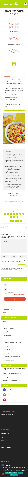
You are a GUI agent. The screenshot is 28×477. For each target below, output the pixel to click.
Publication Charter (6, 447)
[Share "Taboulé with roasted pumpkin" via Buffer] (22, 214)
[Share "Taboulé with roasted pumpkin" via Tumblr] (14, 214)
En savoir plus (14, 474)
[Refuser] (26, 471)
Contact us (4, 440)
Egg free (7, 332)
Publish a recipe (5, 433)
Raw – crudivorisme (8, 360)
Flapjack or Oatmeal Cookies (10, 380)
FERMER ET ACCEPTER (11, 472)
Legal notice (4, 451)
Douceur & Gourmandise (15, 194)
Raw (6, 346)
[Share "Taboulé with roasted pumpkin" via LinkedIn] (19, 214)
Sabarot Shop (4, 418)
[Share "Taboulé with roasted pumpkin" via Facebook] (5, 214)
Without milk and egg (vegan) (12, 356)
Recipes (5, 325)
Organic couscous (16, 79)
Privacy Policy (4, 261)
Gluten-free (8, 335)
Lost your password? (19, 294)
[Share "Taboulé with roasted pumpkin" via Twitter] (8, 214)
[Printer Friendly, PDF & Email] (14, 66)
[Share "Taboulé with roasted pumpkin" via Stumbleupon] (11, 217)
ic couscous (12, 169)
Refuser (21, 472)
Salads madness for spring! (10, 373)
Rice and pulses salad (8, 377)
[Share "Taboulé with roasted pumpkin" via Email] (14, 217)
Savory (6, 349)
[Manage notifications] (3, 474)
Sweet (6, 353)
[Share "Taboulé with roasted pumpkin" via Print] (16, 217)
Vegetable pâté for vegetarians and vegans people (14, 369)
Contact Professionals (7, 444)
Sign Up (20, 303)
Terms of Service (14, 261)
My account (4, 437)
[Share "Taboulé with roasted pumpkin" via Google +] (11, 214)
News (4, 321)
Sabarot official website (7, 414)
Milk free (7, 339)
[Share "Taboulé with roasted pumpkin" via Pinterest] (16, 214)
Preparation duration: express (12, 342)
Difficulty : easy (9, 328)
